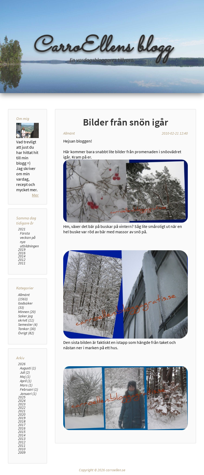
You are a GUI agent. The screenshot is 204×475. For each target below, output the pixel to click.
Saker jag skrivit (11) (26, 318)
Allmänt (69, 133)
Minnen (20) (27, 311)
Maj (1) (25, 376)
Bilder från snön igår (125, 122)
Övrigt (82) (26, 333)
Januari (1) (28, 393)
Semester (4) (27, 324)
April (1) (25, 380)
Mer (35, 195)
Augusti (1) (28, 368)
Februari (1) (29, 389)
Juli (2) (25, 372)
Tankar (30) (27, 328)
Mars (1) (26, 385)
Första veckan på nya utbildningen (29, 239)
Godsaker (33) (25, 305)
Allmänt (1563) (24, 296)
